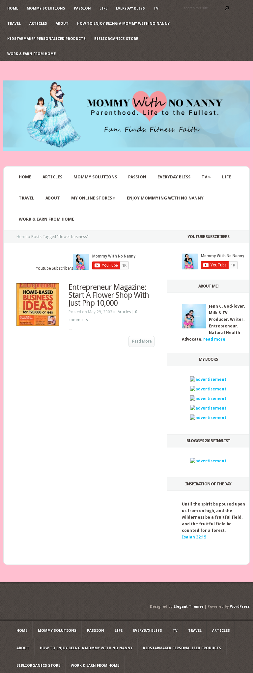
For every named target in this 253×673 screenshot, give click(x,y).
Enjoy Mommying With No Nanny (165, 198)
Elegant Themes (189, 606)
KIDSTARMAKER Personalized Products (46, 39)
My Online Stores (93, 198)
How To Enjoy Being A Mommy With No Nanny (123, 23)
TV (156, 8)
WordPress (240, 606)
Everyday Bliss (130, 8)
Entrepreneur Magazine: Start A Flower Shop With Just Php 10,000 (109, 295)
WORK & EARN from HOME (31, 54)
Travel (14, 23)
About (62, 23)
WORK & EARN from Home (46, 219)
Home (12, 8)
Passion (82, 8)
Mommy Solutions (46, 8)
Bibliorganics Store (116, 39)
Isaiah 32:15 (194, 537)
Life (103, 8)
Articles (38, 23)
